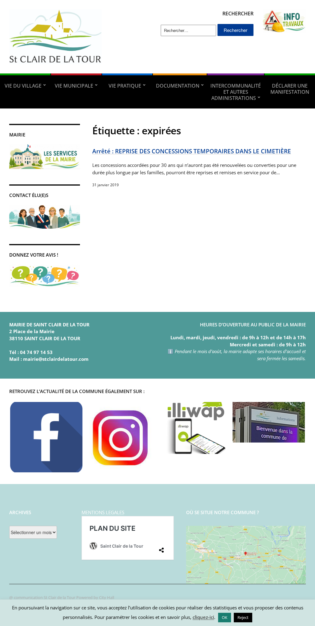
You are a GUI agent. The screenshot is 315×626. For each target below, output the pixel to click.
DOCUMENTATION (177, 85)
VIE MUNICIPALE (74, 85)
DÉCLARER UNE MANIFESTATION (289, 88)
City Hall (106, 597)
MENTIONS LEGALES (103, 512)
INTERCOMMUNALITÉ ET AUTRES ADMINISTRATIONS (235, 91)
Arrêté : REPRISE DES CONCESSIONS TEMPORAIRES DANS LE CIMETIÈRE (191, 151)
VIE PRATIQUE (125, 85)
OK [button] (224, 617)
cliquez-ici (203, 617)
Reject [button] (243, 617)
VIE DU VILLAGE (23, 85)
